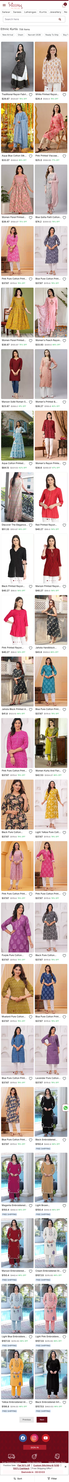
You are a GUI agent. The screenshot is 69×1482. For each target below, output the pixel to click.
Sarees (17, 12)
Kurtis (43, 12)
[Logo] (15, 5)
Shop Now (20, 86)
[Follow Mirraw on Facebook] (23, 1438)
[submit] (60, 19)
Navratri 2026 (34, 35)
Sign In (35, 1447)
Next (42, 1419)
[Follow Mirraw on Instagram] (34, 1438)
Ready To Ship (51, 35)
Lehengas (30, 12)
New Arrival (7, 35)
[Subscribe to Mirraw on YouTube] (46, 1438)
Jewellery (55, 12)
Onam (20, 35)
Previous (27, 1419)
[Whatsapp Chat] (65, 1107)
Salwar (6, 12)
